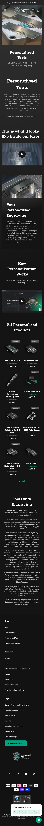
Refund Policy (10, 731)
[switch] (25, 801)
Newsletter (9, 679)
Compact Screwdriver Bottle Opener (12, 394)
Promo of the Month (12, 643)
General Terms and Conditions (17, 705)
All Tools (8, 627)
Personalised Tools (12, 638)
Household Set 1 (12, 361)
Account (8, 658)
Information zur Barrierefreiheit (17, 669)
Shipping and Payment (14, 726)
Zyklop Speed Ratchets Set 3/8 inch (12, 466)
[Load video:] (22, 301)
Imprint (8, 721)
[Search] (33, 10)
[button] (38, 10)
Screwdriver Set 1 (31, 391)
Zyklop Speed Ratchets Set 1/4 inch (12, 430)
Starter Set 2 (32, 463)
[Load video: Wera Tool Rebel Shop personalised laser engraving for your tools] (22, 154)
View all (22, 481)
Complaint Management (14, 710)
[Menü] (29, 796)
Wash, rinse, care (11, 685)
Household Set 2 (31, 361)
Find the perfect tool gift (14, 690)
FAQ (6, 663)
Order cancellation (15, 743)
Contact (8, 674)
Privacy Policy (10, 715)
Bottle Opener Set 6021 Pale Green (31, 428)
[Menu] (4, 10)
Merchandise (10, 632)
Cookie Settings (11, 737)
